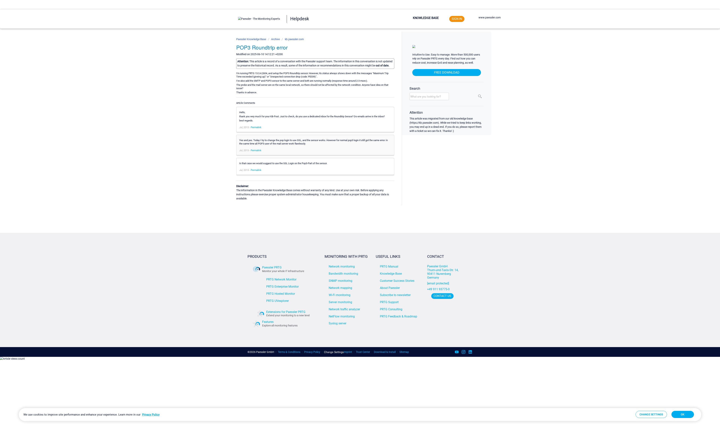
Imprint (348, 351)
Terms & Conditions (289, 351)
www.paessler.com (489, 17)
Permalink (256, 127)
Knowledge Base (426, 18)
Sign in (457, 19)
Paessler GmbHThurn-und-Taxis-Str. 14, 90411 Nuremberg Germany (443, 272)
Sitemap (404, 351)
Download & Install (385, 351)
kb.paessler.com (294, 39)
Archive (275, 39)
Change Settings (334, 352)
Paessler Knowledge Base (251, 39)
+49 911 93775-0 (438, 289)
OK (682, 414)
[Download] (353, 167)
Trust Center (363, 351)
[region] (360, 414)
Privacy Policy (312, 351)
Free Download (446, 72)
